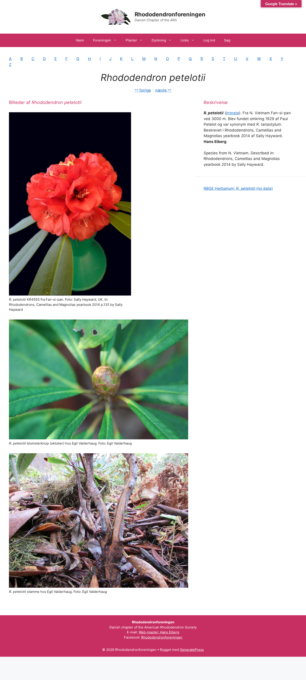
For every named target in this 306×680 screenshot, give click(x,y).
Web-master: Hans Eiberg (159, 632)
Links (185, 40)
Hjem (80, 40)
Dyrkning (159, 40)
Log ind (209, 40)
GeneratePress (192, 650)
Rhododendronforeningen (170, 14)
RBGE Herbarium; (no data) (238, 188)
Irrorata (232, 113)
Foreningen (102, 40)
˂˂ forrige (143, 90)
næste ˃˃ (163, 90)
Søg (227, 40)
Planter (131, 40)
